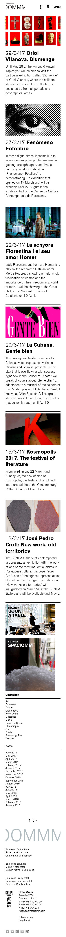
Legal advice (25, 920)
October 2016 (13, 777)
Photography (12, 726)
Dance (9, 707)
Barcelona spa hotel (16, 863)
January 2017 (13, 768)
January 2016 (13, 805)
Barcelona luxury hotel (17, 878)
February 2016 (13, 802)
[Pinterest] (17, 931)
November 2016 (14, 774)
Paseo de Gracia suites (18, 884)
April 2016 (11, 796)
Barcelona (11, 704)
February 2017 (13, 765)
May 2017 (11, 755)
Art (7, 701)
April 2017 (11, 758)
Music (9, 719)
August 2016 (13, 783)
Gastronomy (12, 710)
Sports (9, 732)
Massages (11, 716)
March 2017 (12, 762)
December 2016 (14, 771)
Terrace (10, 738)
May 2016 (11, 793)
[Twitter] (12, 931)
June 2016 (11, 789)
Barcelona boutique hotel (19, 881)
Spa (8, 729)
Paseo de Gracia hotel (17, 852)
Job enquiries (26, 917)
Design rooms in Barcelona (20, 869)
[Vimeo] (22, 931)
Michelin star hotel (15, 866)
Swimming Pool (14, 735)
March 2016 (12, 799)
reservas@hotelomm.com (32, 910)
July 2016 (11, 786)
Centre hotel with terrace (19, 855)
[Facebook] (7, 931)
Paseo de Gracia (14, 723)
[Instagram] (27, 931)
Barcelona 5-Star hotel (17, 849)
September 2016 (14, 780)
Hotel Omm (16, 5)
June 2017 (11, 752)
